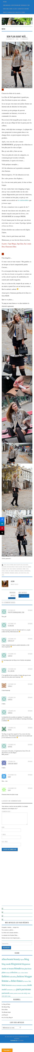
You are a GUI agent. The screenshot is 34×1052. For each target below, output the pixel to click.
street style (23, 573)
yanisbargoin (5, 1015)
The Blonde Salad (6, 1012)
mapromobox (27, 571)
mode (29, 985)
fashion (14, 569)
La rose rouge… (11, 598)
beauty (18, 565)
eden (11, 569)
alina (7, 565)
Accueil (5, 2)
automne (11, 565)
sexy (19, 573)
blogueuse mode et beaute (13, 567)
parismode (12, 573)
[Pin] (2, 528)
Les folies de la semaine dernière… (10, 932)
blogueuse (4, 567)
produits (11, 993)
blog (22, 565)
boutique (8, 972)
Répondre (30, 610)
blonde (20, 567)
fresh (6, 571)
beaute (15, 565)
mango (12, 571)
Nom (3, 827)
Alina (17, 39)
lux (30, 981)
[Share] (2, 519)
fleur (10, 981)
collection (13, 972)
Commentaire (6, 811)
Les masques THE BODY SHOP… (24, 596)
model (4, 989)
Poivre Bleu (5, 1009)
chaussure (4, 569)
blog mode (25, 565)
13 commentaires (24, 39)
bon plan (25, 567)
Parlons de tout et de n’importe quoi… (11, 938)
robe (22, 993)
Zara (3, 575)
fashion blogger (24, 976)
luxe (3, 984)
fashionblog (19, 569)
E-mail (4, 834)
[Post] (2, 532)
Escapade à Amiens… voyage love (10, 927)
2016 (5, 565)
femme (24, 569)
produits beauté (17, 993)
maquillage (24, 985)
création (22, 972)
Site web (4, 841)
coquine (19, 972)
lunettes (26, 981)
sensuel (16, 573)
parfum (14, 989)
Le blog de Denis (6, 1004)
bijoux (22, 959)
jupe (9, 571)
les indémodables (23, 200)
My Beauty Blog (6, 1007)
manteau (22, 571)
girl (23, 981)
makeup (14, 985)
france (3, 571)
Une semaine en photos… (8, 930)
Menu (3, 29)
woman (8, 996)
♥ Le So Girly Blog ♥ (7, 1017)
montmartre (10, 989)
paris (3, 573)
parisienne (7, 573)
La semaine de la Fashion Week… (10, 935)
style (28, 573)
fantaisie (26, 972)
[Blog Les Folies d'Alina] (17, 21)
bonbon (29, 567)
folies (27, 569)
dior (8, 569)
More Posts (14, 584)
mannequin (17, 571)
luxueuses (9, 985)
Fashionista (13, 1040)
